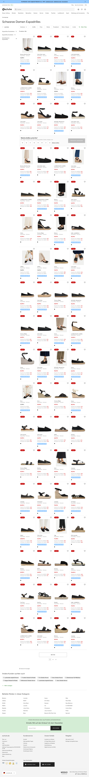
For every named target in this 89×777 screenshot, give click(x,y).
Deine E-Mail (32, 728)
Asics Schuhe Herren (62, 680)
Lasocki (25, 705)
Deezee (46, 703)
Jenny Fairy (26, 708)
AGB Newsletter (5, 745)
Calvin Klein (69, 708)
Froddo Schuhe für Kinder (29, 677)
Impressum (4, 741)
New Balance (69, 703)
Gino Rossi (26, 703)
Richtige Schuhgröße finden (72, 741)
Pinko (67, 710)
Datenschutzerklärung (7, 750)
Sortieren (22, 27)
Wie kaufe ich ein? (70, 739)
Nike (67, 698)
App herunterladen (79, 5)
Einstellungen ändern (28, 751)
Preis (41, 27)
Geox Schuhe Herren (57, 677)
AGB (3, 743)
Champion (47, 708)
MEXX (3, 705)
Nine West (68, 700)
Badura (4, 698)
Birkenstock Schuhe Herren (28, 680)
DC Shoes (46, 700)
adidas (4, 700)
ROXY (24, 700)
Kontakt (25, 739)
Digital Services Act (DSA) (50, 747)
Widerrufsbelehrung (6, 754)
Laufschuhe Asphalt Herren (12, 677)
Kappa (4, 713)
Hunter (4, 710)
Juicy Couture (48, 710)
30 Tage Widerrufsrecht (49, 741)
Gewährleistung (47, 745)
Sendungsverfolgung (27, 749)
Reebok (4, 708)
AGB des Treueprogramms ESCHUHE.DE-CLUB (11, 747)
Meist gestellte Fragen (28, 741)
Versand (25, 745)
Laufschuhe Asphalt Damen (46, 680)
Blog (72, 5)
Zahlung (25, 743)
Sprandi (68, 713)
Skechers (25, 710)
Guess (46, 698)
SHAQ (3, 703)
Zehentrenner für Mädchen (73, 677)
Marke (48, 27)
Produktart (56, 27)
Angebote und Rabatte (49, 743)
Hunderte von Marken (49, 739)
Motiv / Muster (65, 27)
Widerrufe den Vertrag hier (29, 747)
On (45, 705)
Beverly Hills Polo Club (50, 713)
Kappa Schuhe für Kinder (11, 680)
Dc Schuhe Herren (43, 677)
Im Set (74, 27)
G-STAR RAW (69, 705)
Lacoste (25, 698)
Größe (34, 27)
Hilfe (86, 5)
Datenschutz (5, 752)
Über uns (4, 739)
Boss (24, 713)
